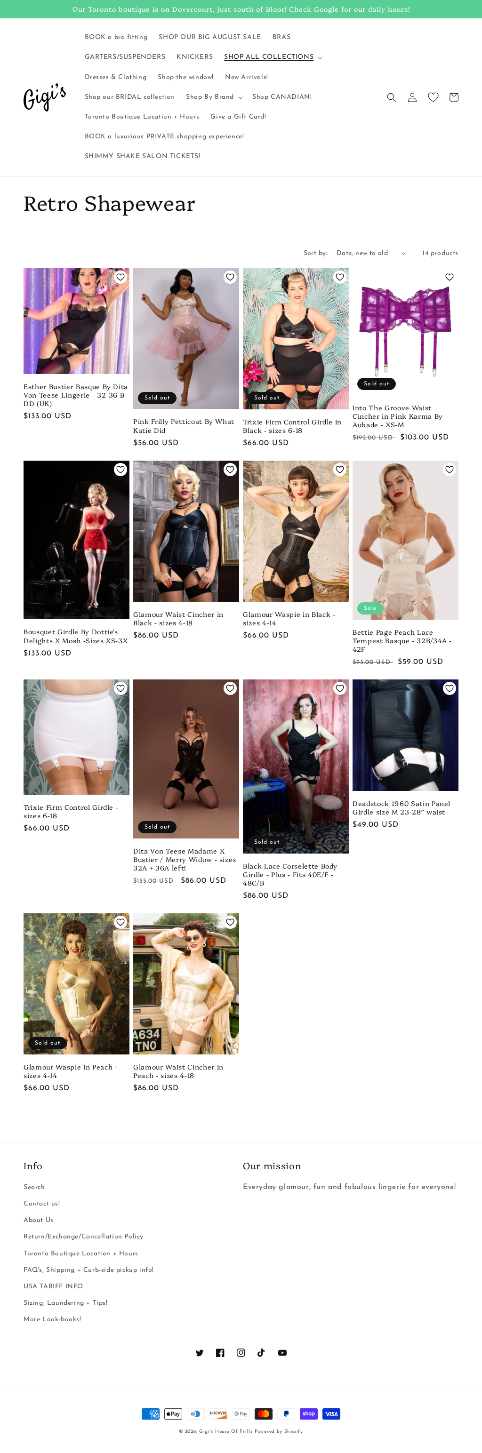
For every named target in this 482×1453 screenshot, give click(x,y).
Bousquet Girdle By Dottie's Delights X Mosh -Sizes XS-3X (76, 635)
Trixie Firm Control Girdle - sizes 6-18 (71, 811)
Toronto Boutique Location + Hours (81, 1253)
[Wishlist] (433, 97)
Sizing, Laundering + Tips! (66, 1303)
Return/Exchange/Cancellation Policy (84, 1236)
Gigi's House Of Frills (225, 1431)
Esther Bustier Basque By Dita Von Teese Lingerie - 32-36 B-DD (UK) (76, 395)
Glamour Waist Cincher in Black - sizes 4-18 (178, 618)
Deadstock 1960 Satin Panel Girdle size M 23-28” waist (401, 807)
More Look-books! (52, 1319)
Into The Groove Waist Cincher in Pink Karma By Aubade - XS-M (398, 416)
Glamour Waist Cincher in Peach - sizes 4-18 (178, 1070)
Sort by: (315, 253)
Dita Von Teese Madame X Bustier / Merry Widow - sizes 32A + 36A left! (184, 859)
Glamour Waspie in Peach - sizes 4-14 (71, 1070)
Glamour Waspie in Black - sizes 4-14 (289, 618)
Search (34, 1187)
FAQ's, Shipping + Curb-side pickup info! (89, 1270)
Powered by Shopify (279, 1431)
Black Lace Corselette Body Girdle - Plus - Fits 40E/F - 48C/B (290, 874)
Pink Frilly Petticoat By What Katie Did (183, 425)
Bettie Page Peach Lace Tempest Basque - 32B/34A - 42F (402, 641)
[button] (272, 57)
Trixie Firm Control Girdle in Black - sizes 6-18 (292, 425)
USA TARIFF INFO (53, 1286)
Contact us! (42, 1203)
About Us (39, 1220)
